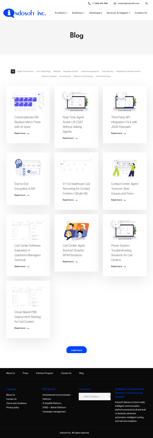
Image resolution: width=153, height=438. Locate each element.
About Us (10, 373)
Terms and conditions (16, 403)
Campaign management (54, 411)
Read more (19, 133)
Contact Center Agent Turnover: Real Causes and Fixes (124, 188)
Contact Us (141, 13)
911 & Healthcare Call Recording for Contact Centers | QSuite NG (76, 188)
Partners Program (44, 373)
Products (60, 13)
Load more (76, 350)
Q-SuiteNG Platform (52, 403)
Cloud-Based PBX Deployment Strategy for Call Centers (27, 316)
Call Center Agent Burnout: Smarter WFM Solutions (74, 250)
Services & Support (117, 13)
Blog (81, 373)
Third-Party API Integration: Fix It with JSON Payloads (124, 122)
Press (25, 373)
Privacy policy (12, 407)
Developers (95, 13)
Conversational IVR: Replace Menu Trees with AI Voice (27, 122)
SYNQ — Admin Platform (54, 407)
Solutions (77, 13)
